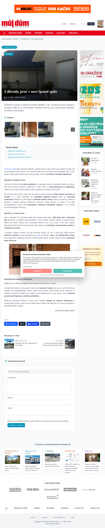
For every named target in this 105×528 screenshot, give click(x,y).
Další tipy (61, 33)
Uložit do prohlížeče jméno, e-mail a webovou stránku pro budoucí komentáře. (38, 421)
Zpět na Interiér (10, 47)
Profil (33, 517)
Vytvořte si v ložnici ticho (16, 154)
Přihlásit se (91, 264)
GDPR (72, 517)
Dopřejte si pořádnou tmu (17, 151)
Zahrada (49, 33)
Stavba (28, 33)
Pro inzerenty (59, 517)
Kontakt (44, 517)
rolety (38, 235)
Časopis (72, 24)
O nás (64, 24)
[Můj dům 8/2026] (100, 24)
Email (10, 408)
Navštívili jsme (15, 33)
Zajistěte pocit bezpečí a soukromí (19, 157)
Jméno (10, 398)
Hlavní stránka (6, 39)
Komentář (12, 377)
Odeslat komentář (16, 425)
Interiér (38, 33)
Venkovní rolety (10, 169)
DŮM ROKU (73, 33)
